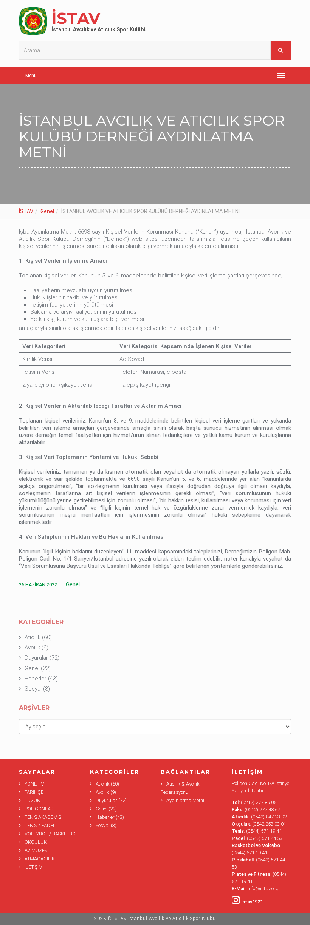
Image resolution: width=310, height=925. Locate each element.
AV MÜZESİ (36, 850)
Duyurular (36, 657)
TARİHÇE (34, 792)
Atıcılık (32, 637)
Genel (47, 211)
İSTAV (26, 211)
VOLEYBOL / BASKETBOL (51, 834)
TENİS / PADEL (40, 825)
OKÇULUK (36, 842)
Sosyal (33, 688)
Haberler (35, 678)
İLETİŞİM (34, 867)
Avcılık (32, 647)
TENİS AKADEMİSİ (43, 817)
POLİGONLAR (39, 809)
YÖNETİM (35, 784)
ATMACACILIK (40, 858)
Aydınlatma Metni (185, 800)
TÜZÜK (32, 800)
